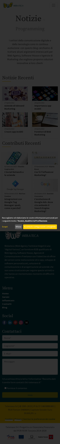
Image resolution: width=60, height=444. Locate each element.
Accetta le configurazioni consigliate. (40, 226)
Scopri (5, 226)
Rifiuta (18, 226)
